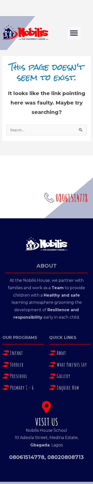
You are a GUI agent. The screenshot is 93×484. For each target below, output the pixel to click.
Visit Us (46, 421)
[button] (74, 33)
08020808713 (65, 457)
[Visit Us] (46, 407)
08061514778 (26, 457)
